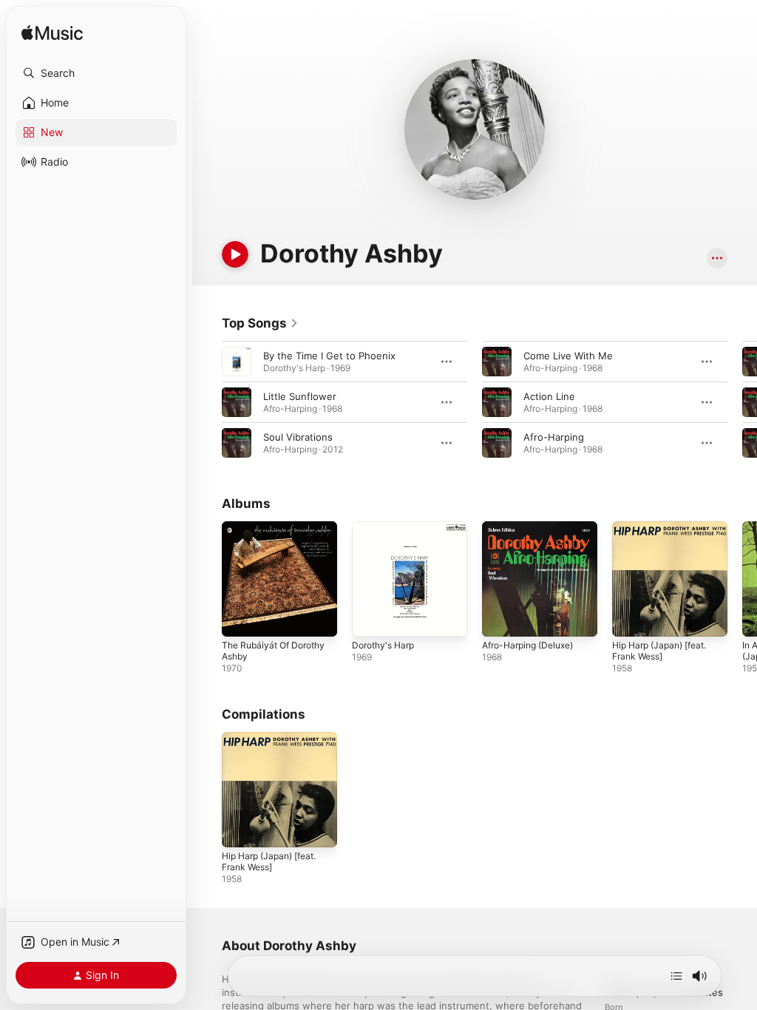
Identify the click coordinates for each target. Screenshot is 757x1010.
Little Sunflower (299, 396)
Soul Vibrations (298, 437)
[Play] (235, 254)
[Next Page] (742, 402)
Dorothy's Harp (383, 645)
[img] (52, 33)
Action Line (549, 396)
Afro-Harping (553, 437)
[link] (260, 323)
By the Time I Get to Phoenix (329, 356)
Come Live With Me (568, 356)
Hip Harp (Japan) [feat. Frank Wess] (659, 651)
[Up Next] (676, 976)
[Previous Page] (207, 402)
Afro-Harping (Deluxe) (527, 645)
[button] (96, 73)
